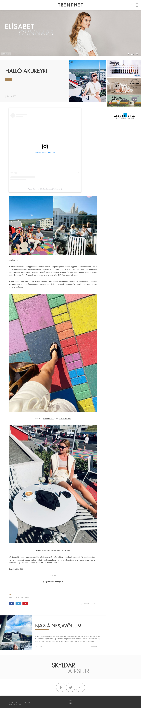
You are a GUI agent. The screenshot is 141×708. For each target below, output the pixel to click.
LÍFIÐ (8, 79)
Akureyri (11, 597)
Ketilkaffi (12, 284)
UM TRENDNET (13, 703)
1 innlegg (87, 603)
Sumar (27, 597)
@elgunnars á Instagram (53, 582)
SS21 (22, 597)
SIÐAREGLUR (27, 703)
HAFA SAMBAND (14, 705)
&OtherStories (65, 418)
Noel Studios (48, 418)
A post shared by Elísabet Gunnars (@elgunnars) (45, 189)
